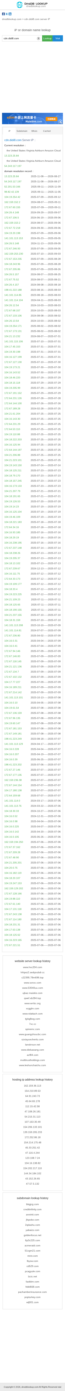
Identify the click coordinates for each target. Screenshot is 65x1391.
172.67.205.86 (12, 269)
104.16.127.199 (13, 357)
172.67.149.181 (13, 733)
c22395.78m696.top (32, 977)
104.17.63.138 (12, 929)
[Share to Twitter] (6, 14)
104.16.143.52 (12, 372)
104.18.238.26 (12, 553)
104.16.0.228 (11, 749)
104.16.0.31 (11, 640)
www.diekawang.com (32, 1049)
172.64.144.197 (13, 449)
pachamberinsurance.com (32, 1292)
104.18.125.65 (12, 604)
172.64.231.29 (12, 424)
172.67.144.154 (13, 785)
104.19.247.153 (13, 883)
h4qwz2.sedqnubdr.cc (33, 972)
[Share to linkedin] (10, 14)
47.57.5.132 (32, 1183)
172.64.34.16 (11, 527)
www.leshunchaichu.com (32, 1065)
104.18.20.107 (12, 878)
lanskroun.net (32, 1044)
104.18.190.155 (13, 609)
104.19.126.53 (12, 501)
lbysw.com (32, 1261)
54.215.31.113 (32, 1116)
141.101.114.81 (12, 630)
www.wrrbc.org (32, 1003)
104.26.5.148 (11, 243)
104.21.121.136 (13, 666)
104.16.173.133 (13, 486)
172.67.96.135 (12, 718)
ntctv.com (32, 1255)
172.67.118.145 (12, 661)
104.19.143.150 (13, 465)
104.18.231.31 (12, 924)
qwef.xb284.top (32, 998)
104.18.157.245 (13, 480)
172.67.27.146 (12, 769)
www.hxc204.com (32, 967)
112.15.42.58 (32, 1106)
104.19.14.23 (11, 506)
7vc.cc (32, 1024)
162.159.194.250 (13, 842)
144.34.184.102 (32, 1173)
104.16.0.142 (11, 831)
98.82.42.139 (11, 191)
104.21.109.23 (12, 599)
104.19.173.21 (12, 367)
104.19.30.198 (12, 351)
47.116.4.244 (32, 1152)
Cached (47, 131)
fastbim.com (32, 1281)
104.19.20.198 (12, 233)
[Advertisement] (32, 77)
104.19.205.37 (12, 558)
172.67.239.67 (12, 568)
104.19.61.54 (11, 707)
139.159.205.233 (32, 1132)
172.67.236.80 (12, 635)
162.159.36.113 (32, 1085)
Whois (34, 131)
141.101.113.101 (13, 697)
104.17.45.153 (12, 346)
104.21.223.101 (13, 460)
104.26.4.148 (11, 212)
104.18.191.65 (12, 496)
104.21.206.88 (12, 455)
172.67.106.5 (11, 217)
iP (9, 131)
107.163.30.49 (33, 1121)
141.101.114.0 (12, 800)
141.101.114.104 (13, 300)
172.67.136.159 (13, 713)
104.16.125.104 (13, 511)
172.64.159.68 (12, 795)
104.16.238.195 (13, 542)
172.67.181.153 (13, 728)
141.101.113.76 (12, 805)
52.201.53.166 (12, 186)
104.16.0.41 (11, 646)
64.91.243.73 (32, 1096)
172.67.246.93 (12, 248)
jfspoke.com (32, 1219)
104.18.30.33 (11, 811)
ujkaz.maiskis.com (32, 993)
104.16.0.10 (11, 702)
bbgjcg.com (32, 1204)
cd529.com (33, 1266)
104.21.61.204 (12, 413)
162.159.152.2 (12, 202)
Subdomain (21, 131)
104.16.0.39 (11, 759)
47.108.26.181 (33, 1111)
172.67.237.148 (13, 547)
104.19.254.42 (12, 197)
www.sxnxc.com (32, 982)
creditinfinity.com (32, 1209)
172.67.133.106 (13, 315)
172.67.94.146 (12, 651)
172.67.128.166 (13, 893)
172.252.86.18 (33, 1137)
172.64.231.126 (13, 398)
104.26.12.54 (11, 305)
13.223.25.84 (11, 155)
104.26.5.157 (11, 274)
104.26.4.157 (11, 284)
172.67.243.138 (13, 914)
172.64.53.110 (12, 429)
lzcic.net (32, 1276)
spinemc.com (32, 1029)
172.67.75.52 (11, 279)
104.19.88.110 (12, 898)
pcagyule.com (32, 1271)
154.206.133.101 (32, 1127)
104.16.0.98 (11, 821)
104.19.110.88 (12, 434)
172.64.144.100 (13, 403)
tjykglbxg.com (32, 1018)
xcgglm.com (32, 1008)
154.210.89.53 (33, 1090)
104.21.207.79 (12, 491)
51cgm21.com (32, 1250)
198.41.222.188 (13, 289)
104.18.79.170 (12, 475)
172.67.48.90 (11, 857)
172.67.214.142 (13, 692)
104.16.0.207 (11, 754)
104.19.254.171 (13, 326)
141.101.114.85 (12, 295)
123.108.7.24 (32, 1158)
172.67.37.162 (12, 847)
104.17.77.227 (12, 682)
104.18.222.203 (13, 439)
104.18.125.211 (12, 470)
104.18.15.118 (12, 382)
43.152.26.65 (32, 1178)
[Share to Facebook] (3, 14)
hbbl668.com (32, 1286)
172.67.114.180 (12, 919)
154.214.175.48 (32, 1142)
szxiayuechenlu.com (32, 1039)
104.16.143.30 (12, 418)
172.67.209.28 (12, 852)
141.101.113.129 (13, 744)
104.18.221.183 (13, 522)
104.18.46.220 (12, 377)
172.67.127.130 (13, 362)
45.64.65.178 (32, 1101)
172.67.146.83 (12, 656)
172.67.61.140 (12, 904)
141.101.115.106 (13, 341)
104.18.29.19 (11, 537)
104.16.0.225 (11, 826)
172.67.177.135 (13, 775)
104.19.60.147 (12, 723)
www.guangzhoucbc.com (32, 1034)
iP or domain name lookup (32, 30)
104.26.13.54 (11, 320)
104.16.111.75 (12, 573)
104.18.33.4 (11, 589)
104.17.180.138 (13, 790)
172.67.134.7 (11, 671)
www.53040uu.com (32, 987)
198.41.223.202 (13, 764)
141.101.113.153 (13, 238)
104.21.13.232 (12, 336)
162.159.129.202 (13, 888)
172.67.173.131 (13, 331)
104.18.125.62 (12, 934)
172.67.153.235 (13, 258)
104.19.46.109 (12, 516)
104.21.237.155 (13, 615)
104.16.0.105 (11, 836)
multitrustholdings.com (32, 1060)
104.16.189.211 (12, 687)
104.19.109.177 (13, 584)
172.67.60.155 (12, 207)
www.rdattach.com (33, 1013)
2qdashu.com (32, 1224)
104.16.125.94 (12, 444)
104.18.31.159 (12, 620)
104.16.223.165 (13, 940)
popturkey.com (32, 1297)
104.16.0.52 (11, 816)
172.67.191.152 (13, 393)
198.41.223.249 (13, 738)
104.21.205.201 (13, 862)
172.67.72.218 (12, 228)
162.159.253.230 (13, 253)
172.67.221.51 (12, 945)
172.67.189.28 (12, 408)
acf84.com (32, 1055)
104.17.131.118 (12, 909)
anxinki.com (32, 1214)
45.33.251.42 (32, 1147)
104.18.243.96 (12, 264)
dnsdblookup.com (11, 19)
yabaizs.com (32, 1230)
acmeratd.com (32, 1245)
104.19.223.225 (13, 594)
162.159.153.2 (12, 222)
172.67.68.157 (12, 310)
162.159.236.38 (13, 780)
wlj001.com (32, 1302)
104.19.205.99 (12, 387)
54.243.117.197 (12, 166)
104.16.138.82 (33, 1163)
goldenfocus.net (32, 1235)
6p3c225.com (32, 1240)
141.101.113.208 (13, 625)
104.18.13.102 (12, 563)
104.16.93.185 (12, 532)
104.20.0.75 (11, 867)
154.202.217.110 (32, 1168)
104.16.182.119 (12, 873)
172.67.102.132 (13, 676)
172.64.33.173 (12, 578)
